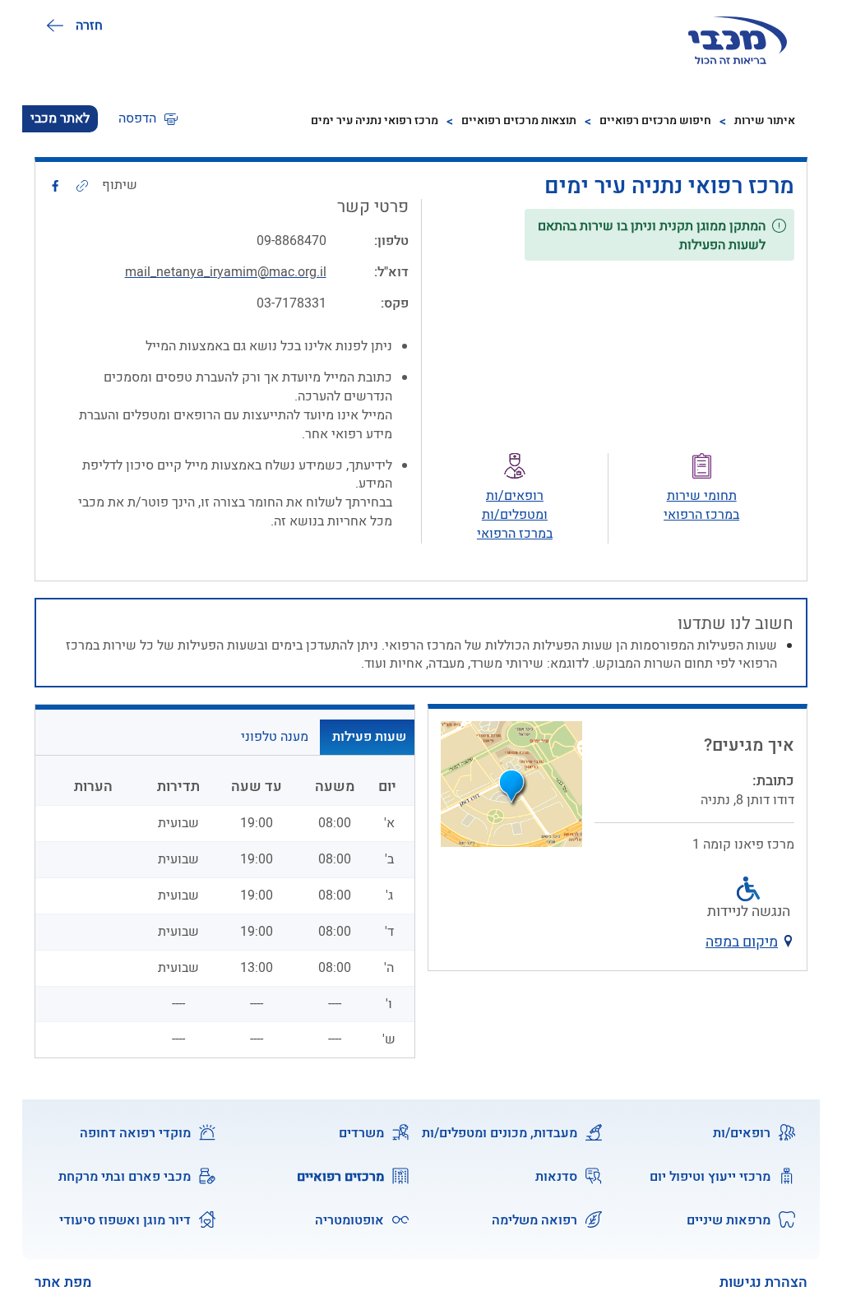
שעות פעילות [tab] (369, 737)
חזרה (89, 25)
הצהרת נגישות (763, 1282)
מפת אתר (63, 1282)
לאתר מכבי (60, 118)
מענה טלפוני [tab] (274, 737)
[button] (148, 118)
